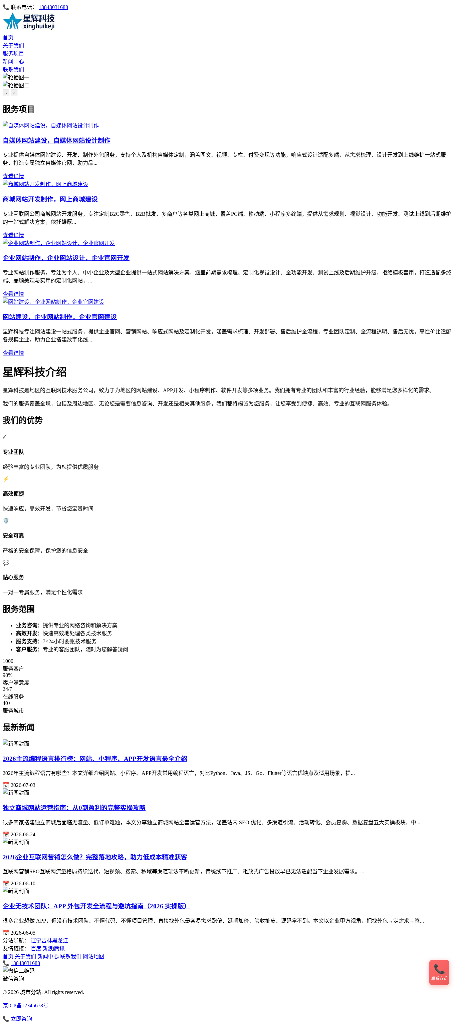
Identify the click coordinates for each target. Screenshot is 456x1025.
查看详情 (13, 176)
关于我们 (13, 45)
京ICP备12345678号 (25, 1005)
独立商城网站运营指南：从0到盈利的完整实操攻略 (74, 807)
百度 (36, 948)
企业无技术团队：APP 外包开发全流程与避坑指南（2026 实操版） (96, 906)
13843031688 (53, 7)
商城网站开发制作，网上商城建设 (50, 199)
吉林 (46, 940)
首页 (8, 37)
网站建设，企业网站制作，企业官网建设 (60, 316)
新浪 (47, 948)
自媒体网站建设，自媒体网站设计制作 (56, 140)
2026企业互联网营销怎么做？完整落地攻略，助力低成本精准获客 (95, 857)
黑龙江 (60, 940)
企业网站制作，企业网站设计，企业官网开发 (66, 257)
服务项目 (13, 53)
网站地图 (93, 956)
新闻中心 (13, 61)
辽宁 (36, 940)
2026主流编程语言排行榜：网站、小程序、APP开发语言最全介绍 (95, 758)
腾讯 (59, 948)
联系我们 (13, 69)
